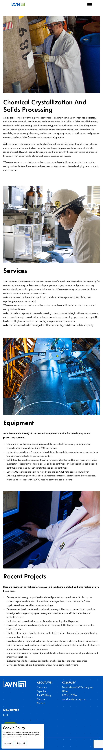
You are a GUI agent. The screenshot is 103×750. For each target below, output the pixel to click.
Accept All (8, 743)
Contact (41, 703)
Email (5, 715)
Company (42, 687)
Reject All (21, 743)
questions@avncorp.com (74, 699)
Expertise (41, 691)
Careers (41, 699)
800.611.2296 (69, 695)
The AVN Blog (44, 695)
